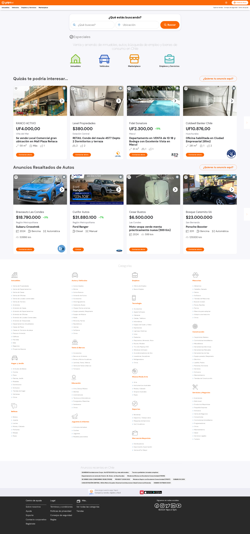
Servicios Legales (200, 436)
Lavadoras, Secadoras (142, 356)
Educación (76, 383)
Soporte (29, 515)
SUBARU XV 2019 (179, 479)
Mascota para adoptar (202, 311)
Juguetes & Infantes (80, 422)
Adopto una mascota (202, 314)
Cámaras (137, 315)
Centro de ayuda (243, 7)
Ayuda (29, 511)
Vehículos (15, 8)
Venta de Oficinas (19, 295)
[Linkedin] (173, 505)
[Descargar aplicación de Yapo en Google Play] (157, 492)
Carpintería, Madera (201, 337)
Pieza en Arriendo (19, 333)
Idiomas (76, 392)
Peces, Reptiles (199, 305)
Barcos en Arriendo (80, 356)
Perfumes (16, 430)
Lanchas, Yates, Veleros (81, 363)
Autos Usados (78, 286)
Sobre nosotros (33, 506)
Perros (196, 308)
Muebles (16, 381)
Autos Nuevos (78, 292)
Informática (138, 322)
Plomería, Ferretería (201, 366)
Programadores (199, 423)
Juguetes (76, 434)
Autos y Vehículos (79, 280)
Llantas (76, 327)
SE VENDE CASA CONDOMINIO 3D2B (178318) (97, 479)
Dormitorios (17, 385)
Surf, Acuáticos (139, 424)
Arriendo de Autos (80, 295)
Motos (75, 289)
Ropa (15, 436)
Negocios (16, 346)
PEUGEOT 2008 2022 (122, 479)
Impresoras (138, 328)
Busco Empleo (139, 289)
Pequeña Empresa (200, 407)
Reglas (53, 519)
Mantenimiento (199, 375)
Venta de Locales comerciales (23, 299)
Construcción (198, 332)
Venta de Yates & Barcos (82, 366)
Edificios (16, 337)
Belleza (14, 411)
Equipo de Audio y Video (142, 325)
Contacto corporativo (36, 519)
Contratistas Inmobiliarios (203, 340)
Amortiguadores (79, 302)
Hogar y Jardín (17, 363)
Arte (135, 382)
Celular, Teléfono (140, 318)
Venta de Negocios (201, 414)
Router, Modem (139, 344)
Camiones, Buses (79, 305)
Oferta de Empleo (140, 286)
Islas (14, 343)
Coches (76, 430)
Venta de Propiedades (21, 286)
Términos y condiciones (61, 506)
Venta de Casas (18, 292)
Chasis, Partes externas (81, 308)
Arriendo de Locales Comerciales (24, 318)
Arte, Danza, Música (80, 389)
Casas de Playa (18, 327)
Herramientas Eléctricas (202, 347)
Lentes (15, 423)
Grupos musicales (140, 392)
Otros (15, 397)
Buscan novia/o (199, 302)
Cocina (15, 372)
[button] (62, 100)
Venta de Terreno (19, 302)
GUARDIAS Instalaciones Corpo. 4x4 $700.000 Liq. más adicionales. (105, 472)
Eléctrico (197, 359)
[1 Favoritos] (16, 88)
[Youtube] (178, 505)
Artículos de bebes (80, 427)
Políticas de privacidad (60, 511)
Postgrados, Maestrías (81, 401)
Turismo (197, 439)
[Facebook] (157, 505)
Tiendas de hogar (19, 391)
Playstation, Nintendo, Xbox (144, 340)
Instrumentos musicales (142, 385)
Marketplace (43, 8)
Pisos (15, 375)
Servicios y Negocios (201, 392)
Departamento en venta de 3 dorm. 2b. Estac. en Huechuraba (103, 476)
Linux (135, 334)
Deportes (136, 409)
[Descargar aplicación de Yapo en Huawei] (142, 492)
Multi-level (197, 401)
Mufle (75, 318)
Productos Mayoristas (202, 404)
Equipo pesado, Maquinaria (83, 311)
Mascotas (196, 280)
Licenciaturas (78, 395)
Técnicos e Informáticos (81, 398)
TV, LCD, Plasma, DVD (141, 347)
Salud (196, 433)
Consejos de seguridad (231, 7)
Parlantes (137, 337)
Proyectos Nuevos (19, 349)
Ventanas (16, 394)
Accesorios (77, 299)
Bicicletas (137, 415)
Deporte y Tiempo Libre (142, 418)
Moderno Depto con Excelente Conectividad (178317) (151, 479)
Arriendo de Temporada (21, 321)
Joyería (15, 420)
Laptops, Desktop (140, 331)
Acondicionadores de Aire (143, 353)
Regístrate (30, 523)
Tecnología (137, 303)
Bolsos (15, 417)
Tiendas (80, 511)
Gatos (196, 292)
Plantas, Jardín (18, 378)
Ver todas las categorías (87, 506)
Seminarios (77, 404)
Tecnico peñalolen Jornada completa (145, 472)
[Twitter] (168, 505)
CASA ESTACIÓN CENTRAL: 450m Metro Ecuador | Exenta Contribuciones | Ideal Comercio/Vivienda (116, 483)
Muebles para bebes (80, 437)
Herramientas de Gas (201, 353)
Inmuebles (5, 8)
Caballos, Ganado (200, 289)
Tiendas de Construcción (203, 378)
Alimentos (197, 286)
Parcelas (16, 340)
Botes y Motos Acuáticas (82, 359)
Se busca (16, 388)
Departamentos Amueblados (23, 324)
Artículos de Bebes (19, 369)
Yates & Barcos (78, 347)
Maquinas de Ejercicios (142, 421)
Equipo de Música (79, 314)
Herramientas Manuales (202, 350)
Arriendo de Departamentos (23, 311)
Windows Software (140, 350)
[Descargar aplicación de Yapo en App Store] (148, 492)
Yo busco (76, 369)
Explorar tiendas (218, 7)
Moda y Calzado (19, 426)
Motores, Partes (79, 321)
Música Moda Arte (140, 377)
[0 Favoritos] (72, 88)
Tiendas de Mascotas (202, 299)
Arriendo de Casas (19, 308)
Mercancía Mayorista (141, 438)
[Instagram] (162, 505)
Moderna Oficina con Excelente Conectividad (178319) (146, 476)
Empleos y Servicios (28, 8)
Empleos (135, 280)
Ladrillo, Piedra (199, 363)
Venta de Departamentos (22, 289)
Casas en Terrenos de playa (23, 330)
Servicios (197, 369)
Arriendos (16, 305)
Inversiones (198, 398)
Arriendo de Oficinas (20, 314)
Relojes (15, 433)
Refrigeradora (139, 359)
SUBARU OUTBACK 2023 (162, 483)
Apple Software (139, 312)
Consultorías (198, 417)
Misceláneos (198, 344)
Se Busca (76, 330)
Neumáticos (77, 324)
